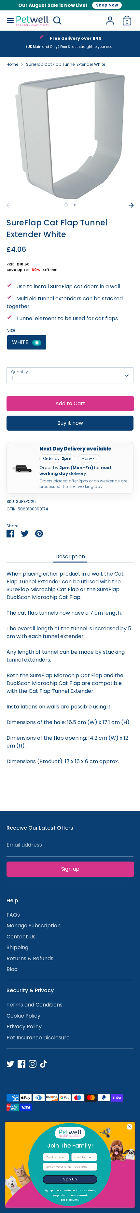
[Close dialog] (130, 1127)
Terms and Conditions (35, 1004)
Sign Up (70, 1179)
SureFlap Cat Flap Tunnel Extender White (65, 64)
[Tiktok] (44, 1064)
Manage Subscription (34, 925)
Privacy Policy (24, 1026)
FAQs (13, 915)
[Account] (110, 17)
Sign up (70, 869)
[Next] (131, 205)
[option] (70, 44)
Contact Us (21, 936)
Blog (12, 969)
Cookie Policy (23, 1016)
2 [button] (75, 205)
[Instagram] (32, 1064)
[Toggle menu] (8, 20)
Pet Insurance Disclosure (38, 1037)
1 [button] (66, 205)
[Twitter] (10, 1064)
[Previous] (9, 205)
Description (70, 556)
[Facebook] (21, 1064)
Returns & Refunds (30, 958)
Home (12, 64)
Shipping (17, 947)
